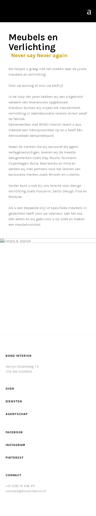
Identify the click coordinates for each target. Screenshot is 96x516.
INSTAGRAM (15, 445)
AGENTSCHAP (17, 414)
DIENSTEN (14, 401)
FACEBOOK (14, 432)
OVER (10, 389)
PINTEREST (15, 458)
